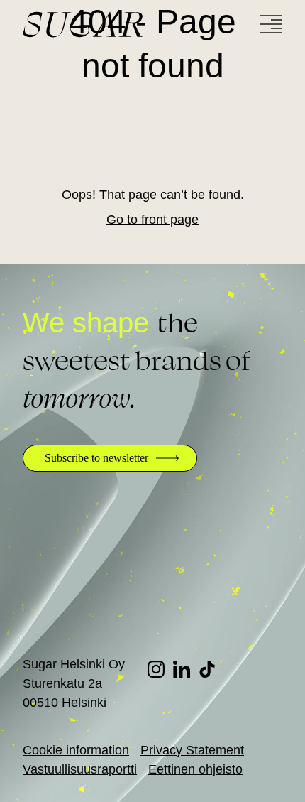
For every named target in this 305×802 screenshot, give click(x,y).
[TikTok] (211, 669)
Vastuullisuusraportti (80, 769)
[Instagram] (160, 669)
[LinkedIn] (186, 669)
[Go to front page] (136, 24)
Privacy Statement (192, 750)
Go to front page (152, 219)
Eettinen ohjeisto (195, 769)
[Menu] (271, 24)
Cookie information (76, 750)
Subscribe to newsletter (96, 458)
